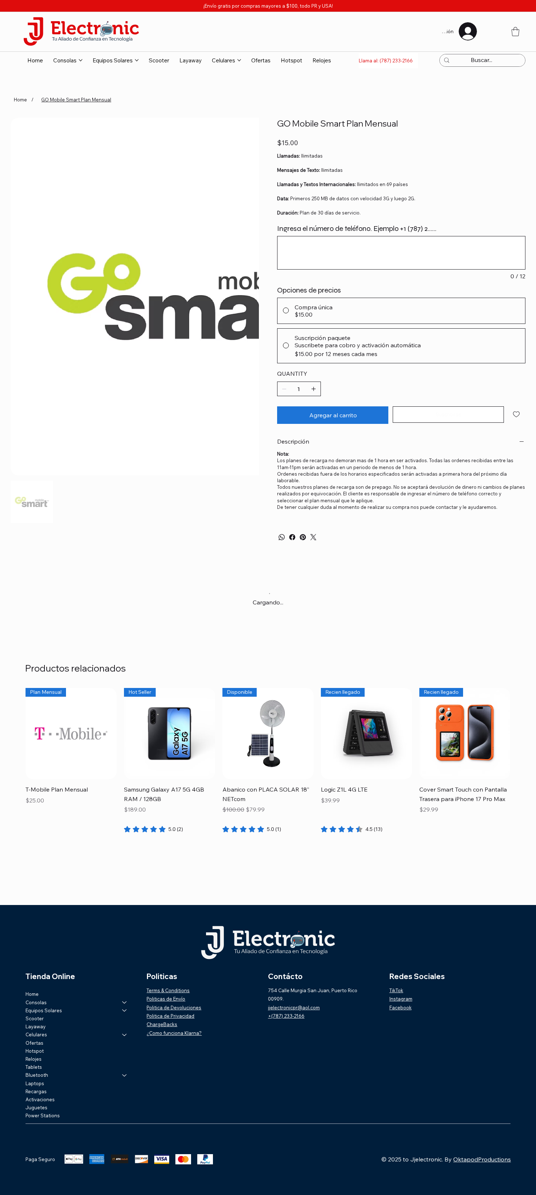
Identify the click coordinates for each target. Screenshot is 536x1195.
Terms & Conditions (168, 990)
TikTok (396, 990)
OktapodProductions (482, 1159)
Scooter (35, 1018)
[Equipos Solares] (125, 1010)
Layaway (36, 1026)
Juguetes (36, 1107)
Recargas (36, 1091)
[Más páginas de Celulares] (239, 60)
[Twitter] (313, 537)
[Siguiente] (521, 733)
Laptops (35, 1083)
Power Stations (43, 1115)
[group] (268, 761)
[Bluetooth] (125, 1075)
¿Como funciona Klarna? (174, 1033)
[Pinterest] (302, 537)
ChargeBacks (162, 1024)
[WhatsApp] (281, 537)
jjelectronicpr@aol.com (294, 1007)
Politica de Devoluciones (174, 1007)
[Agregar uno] (313, 389)
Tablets (34, 1067)
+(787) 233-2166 (286, 1016)
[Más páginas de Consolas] (80, 60)
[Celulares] (125, 1034)
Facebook (400, 1007)
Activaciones (40, 1099)
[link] (153, 829)
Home (32, 994)
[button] (515, 31)
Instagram (400, 999)
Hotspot (35, 1051)
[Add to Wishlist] (516, 414)
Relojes (34, 1059)
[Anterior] (15, 733)
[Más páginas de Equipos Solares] (137, 60)
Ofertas (34, 1043)
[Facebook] (292, 537)
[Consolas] (125, 1002)
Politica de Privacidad (170, 1016)
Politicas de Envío (166, 999)
